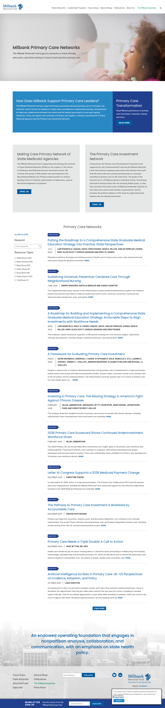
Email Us (24, 191)
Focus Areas (93, 8)
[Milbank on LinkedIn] (120, 675)
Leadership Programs (76, 8)
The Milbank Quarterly (147, 8)
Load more (99, 608)
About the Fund (20, 683)
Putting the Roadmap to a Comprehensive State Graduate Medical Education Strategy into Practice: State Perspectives (96, 242)
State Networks (59, 8)
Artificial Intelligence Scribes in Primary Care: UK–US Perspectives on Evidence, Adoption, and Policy (95, 576)
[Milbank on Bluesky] (114, 675)
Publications (119, 8)
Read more (124, 123)
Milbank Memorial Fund (13, 7)
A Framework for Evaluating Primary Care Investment (86, 354)
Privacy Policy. (118, 697)
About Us (131, 8)
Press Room (40, 687)
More (86, 261)
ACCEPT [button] (119, 700)
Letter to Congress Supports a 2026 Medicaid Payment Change (94, 473)
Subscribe (96, 703)
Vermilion (143, 686)
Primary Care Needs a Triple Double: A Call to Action (85, 542)
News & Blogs (106, 8)
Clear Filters (21, 234)
